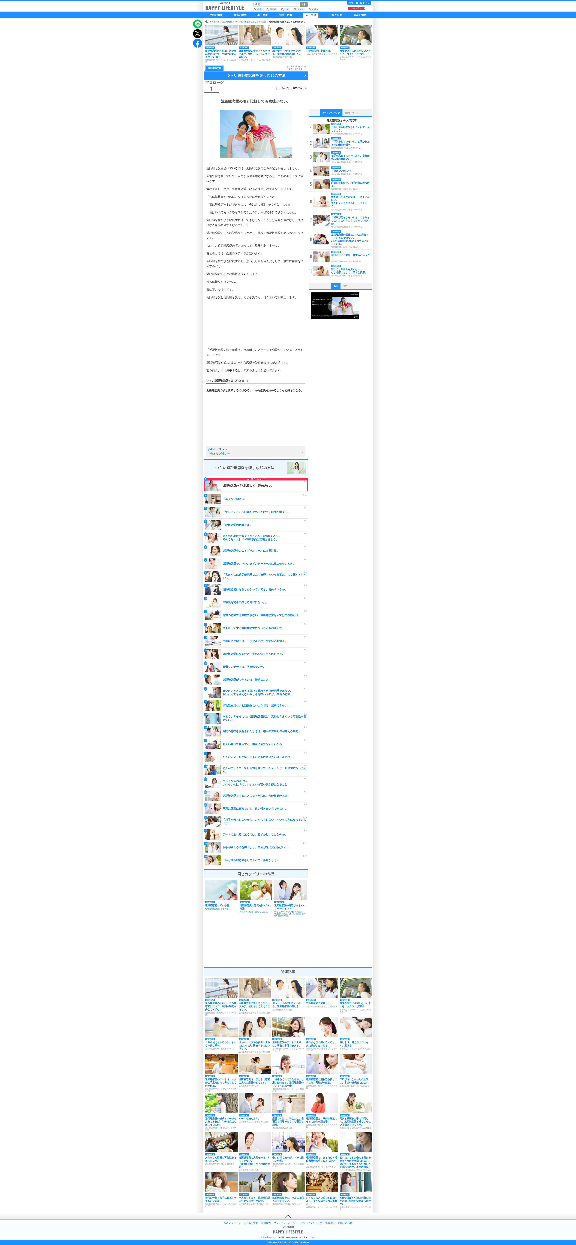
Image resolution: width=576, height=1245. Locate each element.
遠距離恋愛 (227, 22)
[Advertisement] (255, 324)
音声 (345, 286)
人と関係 (215, 22)
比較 (287, 9)
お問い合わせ (345, 1223)
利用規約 (266, 1223)
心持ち (315, 9)
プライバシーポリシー (286, 1223)
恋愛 (259, 9)
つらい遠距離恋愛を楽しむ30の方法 (250, 22)
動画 (336, 286)
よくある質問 (251, 1223)
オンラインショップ (311, 1223)
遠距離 (300, 9)
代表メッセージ (232, 1223)
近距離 (273, 9)
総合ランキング (351, 113)
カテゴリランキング (331, 113)
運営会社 (330, 1223)
